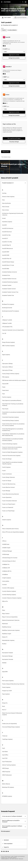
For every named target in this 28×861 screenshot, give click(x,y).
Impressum (21, 858)
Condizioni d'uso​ (4, 857)
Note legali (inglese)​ (12, 857)
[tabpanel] (14, 96)
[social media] (5, 851)
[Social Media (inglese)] (5, 851)
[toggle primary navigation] (2, 2)
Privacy (2, 856)
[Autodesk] (7, 1)
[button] (14, 183)
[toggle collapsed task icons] (20, 2)
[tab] (6, 17)
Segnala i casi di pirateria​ (19, 856)
